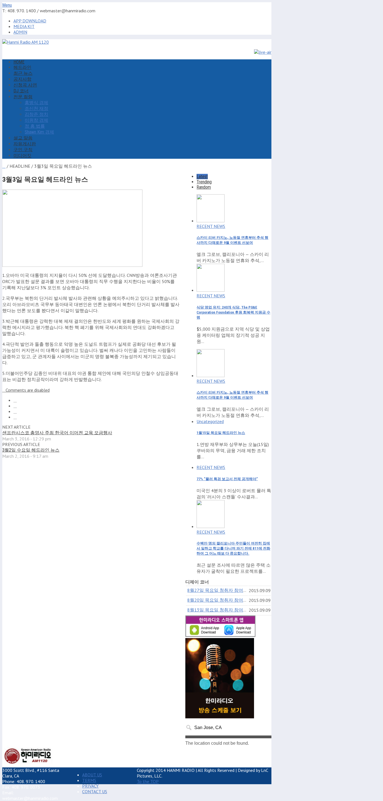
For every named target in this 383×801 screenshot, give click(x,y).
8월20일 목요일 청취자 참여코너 (219, 600)
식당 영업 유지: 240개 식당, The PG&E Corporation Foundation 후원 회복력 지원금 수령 (233, 312)
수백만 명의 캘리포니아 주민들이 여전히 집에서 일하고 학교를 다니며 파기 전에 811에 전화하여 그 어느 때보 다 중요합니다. (233, 548)
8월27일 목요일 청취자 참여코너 (219, 590)
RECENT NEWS (211, 226)
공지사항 (22, 79)
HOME (18, 62)
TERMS (89, 780)
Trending (204, 182)
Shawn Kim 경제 (39, 132)
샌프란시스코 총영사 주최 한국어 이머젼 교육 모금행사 (57, 432)
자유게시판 (24, 143)
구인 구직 (23, 149)
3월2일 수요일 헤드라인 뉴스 (30, 450)
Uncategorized (210, 421)
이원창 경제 (36, 120)
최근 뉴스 (23, 73)
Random (204, 187)
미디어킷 (22, 155)
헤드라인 (22, 67)
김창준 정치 (36, 114)
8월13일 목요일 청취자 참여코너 (219, 610)
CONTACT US (94, 791)
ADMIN (20, 32)
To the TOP (148, 781)
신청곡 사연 (25, 85)
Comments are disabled (28, 390)
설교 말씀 (23, 138)
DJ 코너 (21, 91)
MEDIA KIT (23, 26)
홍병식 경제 (36, 102)
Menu (7, 5)
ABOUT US (92, 774)
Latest (202, 176)
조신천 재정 (36, 108)
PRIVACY (90, 786)
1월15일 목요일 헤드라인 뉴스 (221, 433)
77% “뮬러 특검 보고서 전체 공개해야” (227, 479)
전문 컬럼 (23, 96)
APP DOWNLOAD (29, 21)
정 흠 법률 (35, 126)
